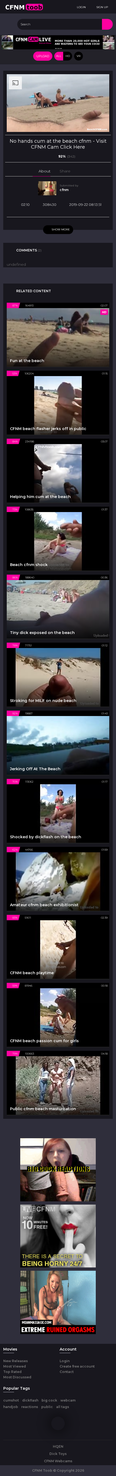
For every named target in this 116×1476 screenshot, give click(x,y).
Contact (67, 1372)
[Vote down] (52, 156)
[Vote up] (43, 156)
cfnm (64, 190)
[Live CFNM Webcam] (58, 41)
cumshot (11, 1400)
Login (65, 1361)
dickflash (30, 1400)
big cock (49, 1400)
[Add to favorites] (75, 171)
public (47, 1407)
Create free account (77, 1366)
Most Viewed (14, 1366)
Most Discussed (17, 1377)
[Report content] (81, 171)
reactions (29, 1407)
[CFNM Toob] (24, 6)
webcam (68, 1400)
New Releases (15, 1361)
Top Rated (12, 1372)
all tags (62, 1407)
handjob (10, 1407)
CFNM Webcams (58, 1461)
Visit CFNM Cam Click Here (69, 144)
